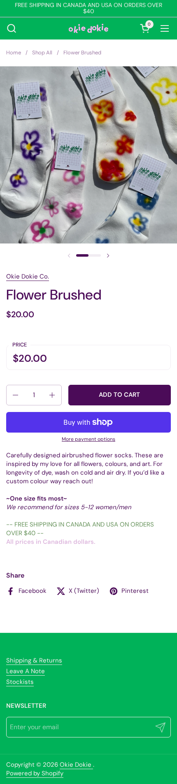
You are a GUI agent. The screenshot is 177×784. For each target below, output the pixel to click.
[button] (11, 28)
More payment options (88, 439)
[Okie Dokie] (89, 28)
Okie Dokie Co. (27, 276)
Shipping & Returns (34, 660)
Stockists (20, 682)
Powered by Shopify (34, 773)
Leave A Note (25, 671)
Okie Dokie (76, 765)
